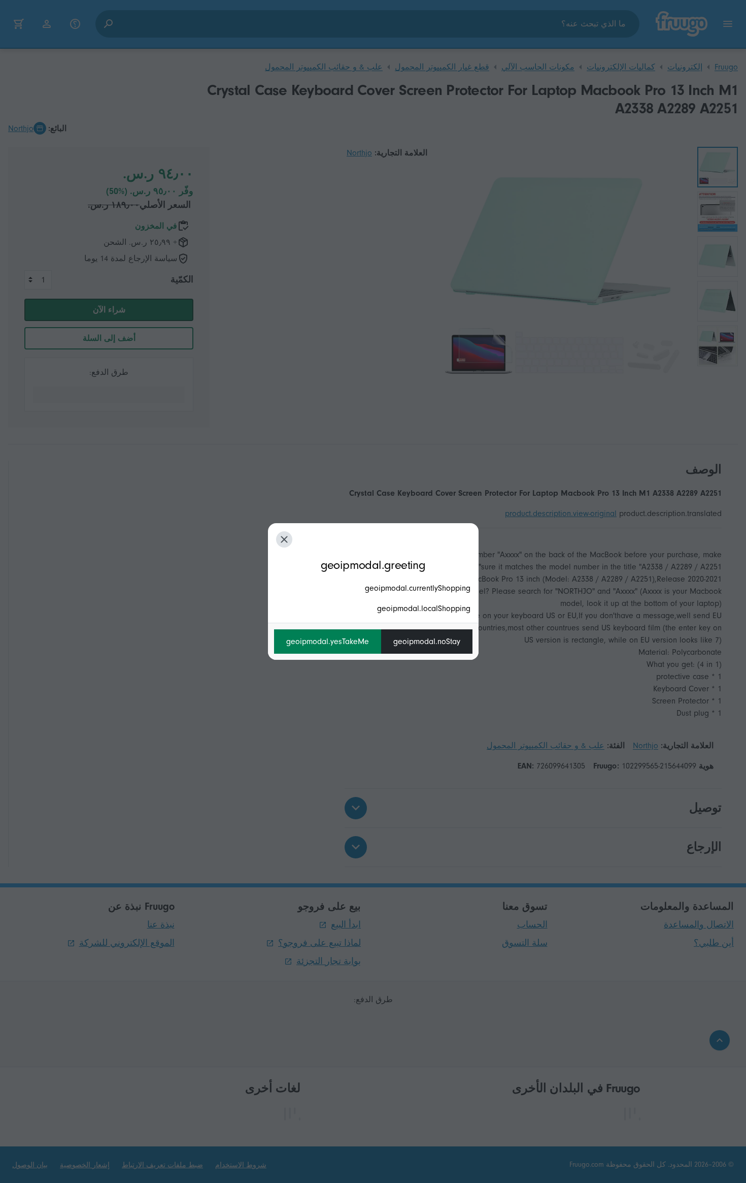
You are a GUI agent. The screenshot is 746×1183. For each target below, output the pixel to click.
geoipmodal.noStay (426, 641)
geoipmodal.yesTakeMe (327, 641)
